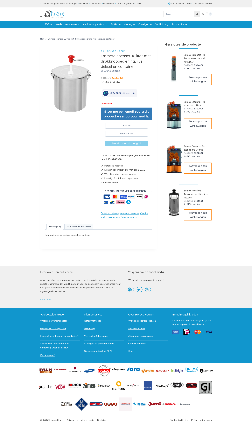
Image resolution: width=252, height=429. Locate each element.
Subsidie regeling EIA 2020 (98, 351)
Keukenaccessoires (129, 213)
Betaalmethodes (92, 320)
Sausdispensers (113, 51)
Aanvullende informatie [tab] (79, 226)
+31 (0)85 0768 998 (202, 3)
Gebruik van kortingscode (53, 328)
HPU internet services (200, 420)
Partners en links (136, 328)
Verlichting (161, 24)
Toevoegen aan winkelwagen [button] (198, 79)
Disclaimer (102, 420)
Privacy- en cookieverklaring (81, 420)
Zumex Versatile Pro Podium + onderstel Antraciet (194, 58)
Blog (130, 351)
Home (43, 39)
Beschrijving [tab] (55, 226)
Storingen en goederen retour (99, 343)
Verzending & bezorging (96, 336)
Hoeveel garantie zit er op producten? (59, 336)
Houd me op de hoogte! (126, 143)
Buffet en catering (110, 213)
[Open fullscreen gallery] (93, 117)
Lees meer (45, 299)
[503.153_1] (71, 83)
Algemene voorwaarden (140, 336)
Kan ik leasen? (47, 355)
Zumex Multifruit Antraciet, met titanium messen (196, 194)
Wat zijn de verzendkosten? (54, 320)
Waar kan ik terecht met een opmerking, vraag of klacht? (54, 345)
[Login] (202, 14)
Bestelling (89, 328)
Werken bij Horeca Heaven (142, 320)
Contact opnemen (137, 343)
